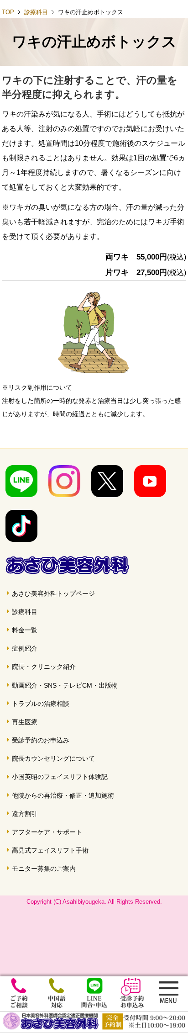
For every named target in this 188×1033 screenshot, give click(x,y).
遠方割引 (24, 813)
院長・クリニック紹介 (44, 666)
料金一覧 (24, 630)
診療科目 (36, 12)
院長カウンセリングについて (53, 758)
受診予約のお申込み (40, 740)
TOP (8, 12)
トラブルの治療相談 (40, 703)
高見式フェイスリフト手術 (50, 850)
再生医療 (24, 722)
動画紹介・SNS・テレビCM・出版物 (65, 685)
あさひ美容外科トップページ (53, 593)
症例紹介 (24, 648)
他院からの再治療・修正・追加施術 (63, 795)
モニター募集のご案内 (44, 868)
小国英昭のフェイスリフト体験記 (60, 776)
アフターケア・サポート (47, 832)
